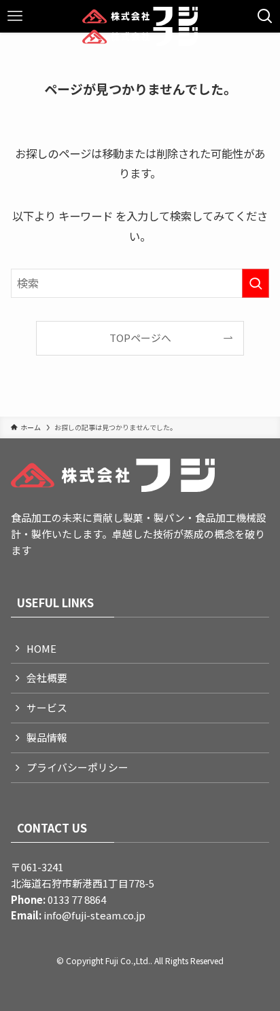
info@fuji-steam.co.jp (93, 915)
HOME (41, 648)
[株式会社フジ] (140, 16)
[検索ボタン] (265, 16)
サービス (47, 707)
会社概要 (47, 677)
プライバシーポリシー (77, 767)
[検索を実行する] (255, 283)
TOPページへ (140, 337)
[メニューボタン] (15, 16)
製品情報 (47, 737)
